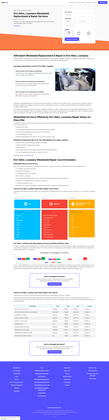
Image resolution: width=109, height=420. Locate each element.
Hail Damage (92, 378)
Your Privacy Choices (16, 382)
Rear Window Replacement (41, 382)
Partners (94, 2)
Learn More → (17, 26)
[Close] (18, 417)
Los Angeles (67, 382)
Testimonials (88, 2)
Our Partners (16, 370)
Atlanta (67, 385)
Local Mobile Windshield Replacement (42, 389)
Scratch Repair (42, 396)
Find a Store (67, 367)
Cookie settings (3, 418)
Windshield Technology (42, 373)
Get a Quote (103, 2)
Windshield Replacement (42, 370)
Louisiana (23, 10)
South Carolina (67, 376)
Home (15, 10)
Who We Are (73, 2)
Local (19, 10)
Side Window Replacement (41, 379)
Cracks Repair (42, 393)
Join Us (16, 379)
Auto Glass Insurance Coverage (92, 374)
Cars (41, 367)
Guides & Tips (80, 2)
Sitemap (16, 388)
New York (67, 370)
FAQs (29, 155)
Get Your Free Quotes (54, 284)
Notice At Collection (16, 385)
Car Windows (42, 376)
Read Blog (16, 391)
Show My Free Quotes (72, 39)
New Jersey (67, 379)
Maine (67, 373)
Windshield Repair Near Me (42, 385)
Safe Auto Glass (92, 370)
